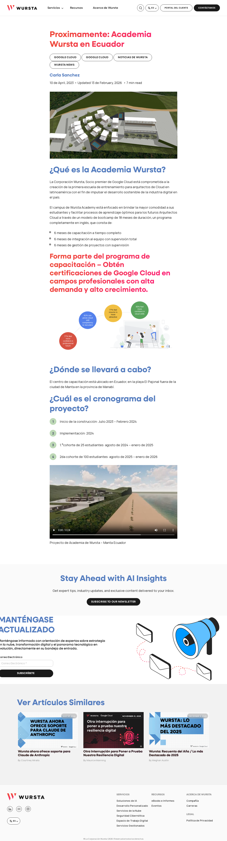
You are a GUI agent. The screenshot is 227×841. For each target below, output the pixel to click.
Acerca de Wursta (105, 8)
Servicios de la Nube (129, 810)
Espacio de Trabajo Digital (132, 820)
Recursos (76, 8)
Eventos (156, 805)
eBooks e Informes (162, 800)
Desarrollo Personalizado (132, 805)
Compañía (192, 800)
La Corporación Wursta (96, 838)
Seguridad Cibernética (130, 815)
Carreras (191, 805)
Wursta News (64, 65)
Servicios (54, 8)
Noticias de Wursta (133, 57)
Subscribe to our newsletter (113, 602)
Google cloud (65, 57)
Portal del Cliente (176, 8)
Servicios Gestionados (131, 825)
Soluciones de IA (127, 800)
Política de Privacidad (199, 820)
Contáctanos (206, 8)
